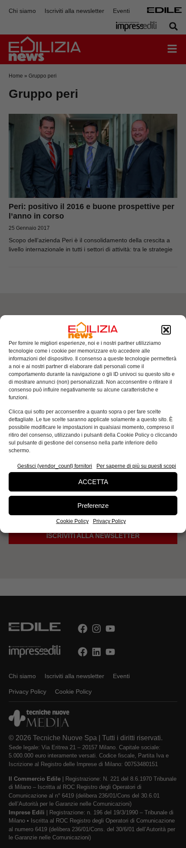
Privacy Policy (109, 521)
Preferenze (93, 505)
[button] (166, 330)
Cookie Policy (72, 521)
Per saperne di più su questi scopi (136, 466)
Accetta (93, 481)
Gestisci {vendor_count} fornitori (54, 466)
